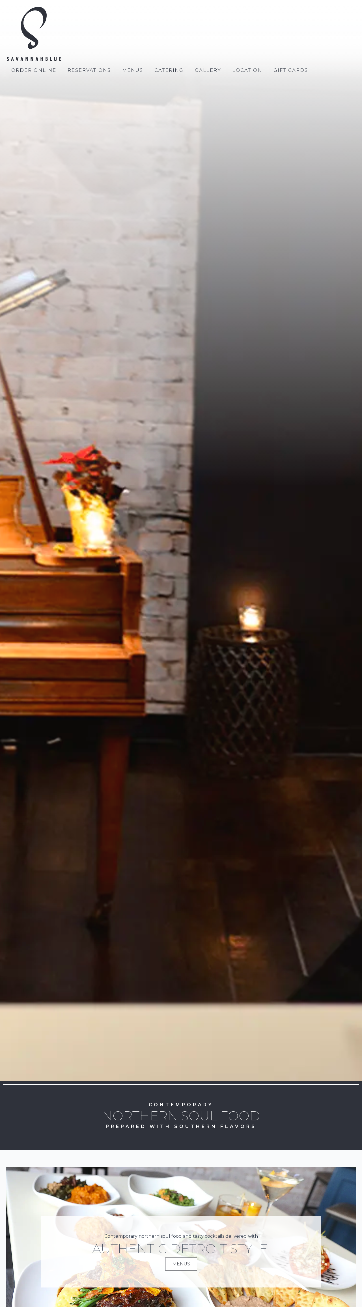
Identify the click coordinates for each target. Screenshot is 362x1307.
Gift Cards (290, 70)
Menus (132, 70)
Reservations (89, 70)
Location (247, 70)
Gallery (208, 70)
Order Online (33, 70)
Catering (169, 70)
